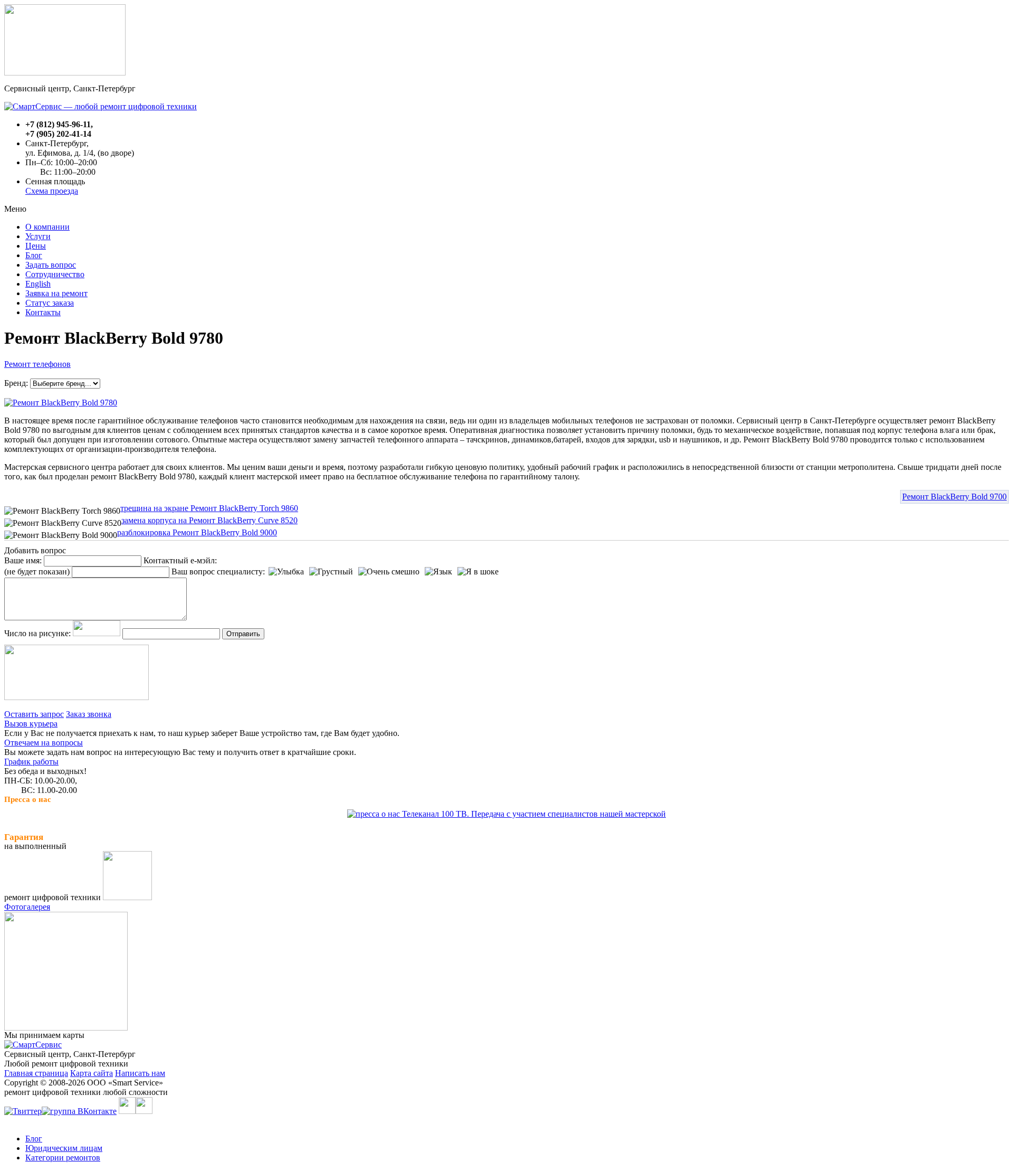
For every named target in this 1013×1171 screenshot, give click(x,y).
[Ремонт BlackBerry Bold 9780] (60, 399)
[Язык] (438, 572)
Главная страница (36, 1073)
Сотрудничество (54, 274)
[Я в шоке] (478, 572)
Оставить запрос (34, 714)
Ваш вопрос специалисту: (218, 571)
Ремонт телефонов (37, 364)
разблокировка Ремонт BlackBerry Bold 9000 (197, 532)
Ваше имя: (23, 560)
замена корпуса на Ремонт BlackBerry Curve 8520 (209, 520)
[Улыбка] (286, 572)
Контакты (43, 312)
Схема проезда (51, 190)
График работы (31, 761)
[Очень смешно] (388, 572)
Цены (35, 245)
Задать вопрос (50, 264)
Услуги (38, 236)
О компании (47, 226)
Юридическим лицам (63, 1148)
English (38, 283)
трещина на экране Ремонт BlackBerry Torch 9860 (209, 508)
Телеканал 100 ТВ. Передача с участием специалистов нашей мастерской (533, 813)
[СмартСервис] (33, 1044)
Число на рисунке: (37, 633)
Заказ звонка (88, 714)
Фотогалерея (27, 906)
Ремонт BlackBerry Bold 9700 (954, 496)
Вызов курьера (31, 723)
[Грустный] (331, 572)
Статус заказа (49, 302)
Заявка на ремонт (56, 293)
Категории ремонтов (62, 1157)
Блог (33, 255)
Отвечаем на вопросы (43, 742)
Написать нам (140, 1073)
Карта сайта (91, 1073)
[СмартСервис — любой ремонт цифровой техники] (100, 106)
